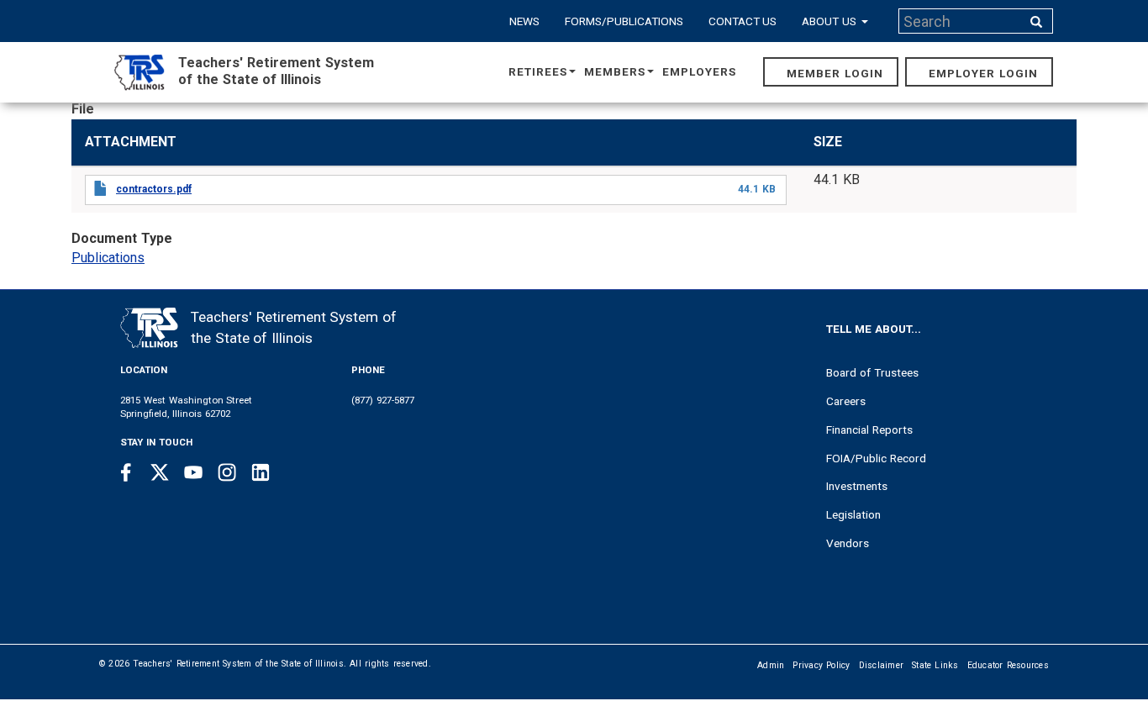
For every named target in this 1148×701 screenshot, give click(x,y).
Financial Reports (869, 429)
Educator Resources (1008, 665)
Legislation (853, 514)
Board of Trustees (872, 372)
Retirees (537, 71)
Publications (108, 258)
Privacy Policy (821, 665)
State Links (935, 665)
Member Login (835, 73)
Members (614, 71)
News (524, 21)
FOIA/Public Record (876, 458)
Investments (856, 486)
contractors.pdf (154, 189)
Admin (770, 665)
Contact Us (742, 21)
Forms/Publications (624, 21)
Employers (699, 71)
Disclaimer (881, 665)
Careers (846, 401)
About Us (831, 21)
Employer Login (983, 73)
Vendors (847, 543)
